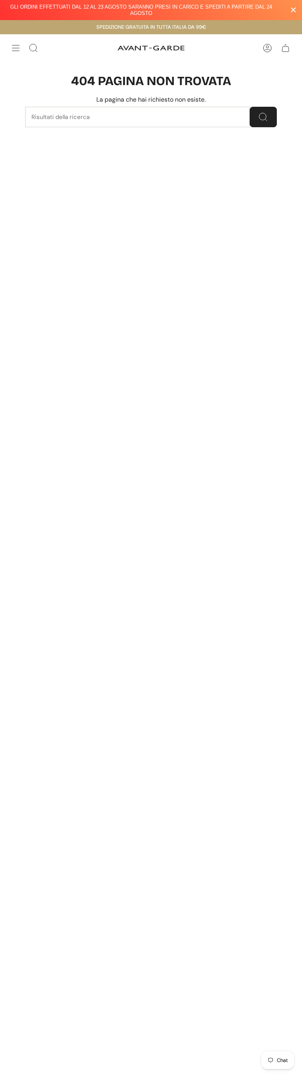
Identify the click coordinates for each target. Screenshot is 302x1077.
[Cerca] (263, 117)
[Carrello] (285, 48)
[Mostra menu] (16, 48)
